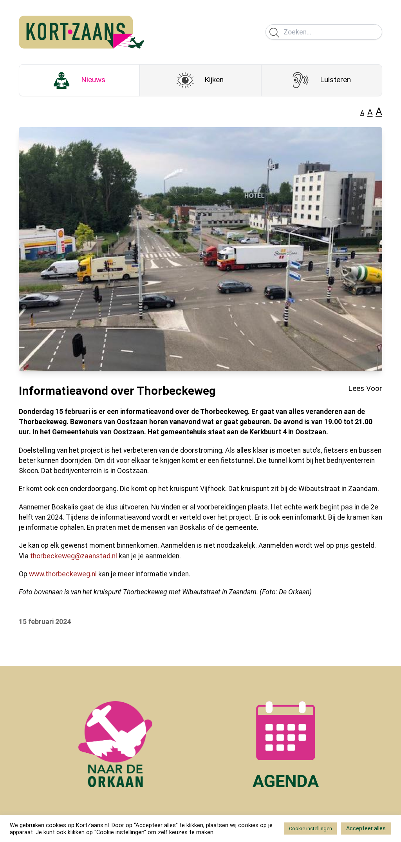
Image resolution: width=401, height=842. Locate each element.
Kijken (214, 79)
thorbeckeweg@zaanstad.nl (73, 556)
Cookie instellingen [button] (310, 828)
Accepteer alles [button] (366, 828)
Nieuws (93, 79)
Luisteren (335, 79)
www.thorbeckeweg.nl (63, 574)
